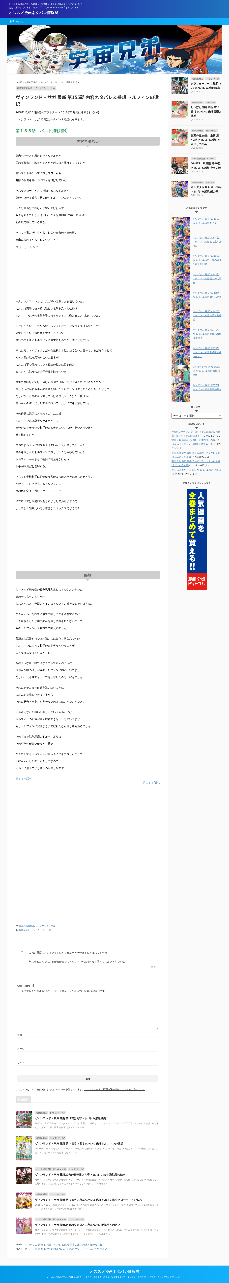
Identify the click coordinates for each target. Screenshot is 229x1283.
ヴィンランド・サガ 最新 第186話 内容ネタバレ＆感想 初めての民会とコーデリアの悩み (88, 1199)
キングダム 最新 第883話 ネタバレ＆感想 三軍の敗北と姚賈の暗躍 (207, 260)
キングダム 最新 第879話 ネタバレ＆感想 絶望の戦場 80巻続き (207, 333)
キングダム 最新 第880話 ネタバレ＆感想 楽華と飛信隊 (207, 315)
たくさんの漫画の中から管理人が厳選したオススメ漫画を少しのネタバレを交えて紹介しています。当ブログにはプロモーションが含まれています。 (114, 1277)
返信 (153, 967)
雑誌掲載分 (24, 930)
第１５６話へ (151, 782)
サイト (20, 1062)
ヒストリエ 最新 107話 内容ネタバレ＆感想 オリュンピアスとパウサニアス (67, 1248)
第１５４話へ (24, 778)
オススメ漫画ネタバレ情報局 (33, 12)
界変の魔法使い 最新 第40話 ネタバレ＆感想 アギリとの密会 (205, 140)
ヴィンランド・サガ (45, 925)
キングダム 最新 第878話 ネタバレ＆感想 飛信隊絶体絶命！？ (207, 352)
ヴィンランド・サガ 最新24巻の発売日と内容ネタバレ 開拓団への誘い (77, 1224)
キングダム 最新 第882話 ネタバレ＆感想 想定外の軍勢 (207, 278)
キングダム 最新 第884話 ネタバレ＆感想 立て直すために (207, 241)
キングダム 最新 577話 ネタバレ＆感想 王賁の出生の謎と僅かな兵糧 (63, 1244)
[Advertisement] (44, 273)
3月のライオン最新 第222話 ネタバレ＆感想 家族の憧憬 (206, 370)
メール (20, 1048)
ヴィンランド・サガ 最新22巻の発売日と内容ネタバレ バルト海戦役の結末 (80, 1174)
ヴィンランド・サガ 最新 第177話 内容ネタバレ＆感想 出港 (71, 1118)
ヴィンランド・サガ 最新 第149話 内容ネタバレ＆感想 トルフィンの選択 (79, 1143)
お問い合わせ (17, 21)
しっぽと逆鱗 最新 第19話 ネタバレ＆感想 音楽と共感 (206, 111)
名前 (19, 1034)
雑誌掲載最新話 (26, 925)
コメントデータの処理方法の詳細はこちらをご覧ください (114, 1089)
